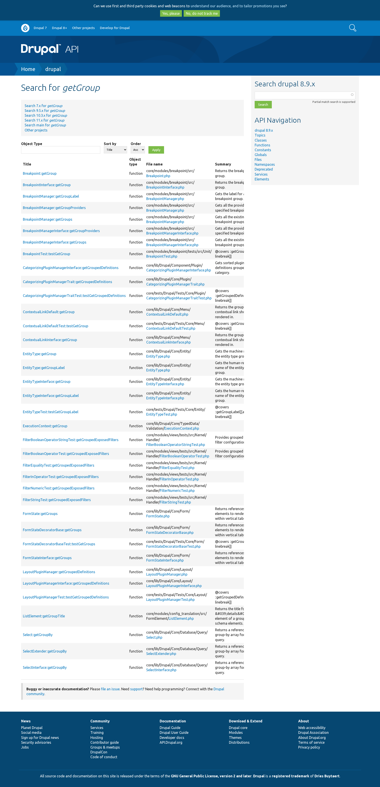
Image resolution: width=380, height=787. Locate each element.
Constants (263, 150)
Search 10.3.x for (46, 115)
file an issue (110, 689)
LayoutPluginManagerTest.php (170, 600)
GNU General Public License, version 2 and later (211, 776)
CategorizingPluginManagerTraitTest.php (179, 298)
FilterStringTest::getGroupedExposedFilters (57, 500)
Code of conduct (103, 757)
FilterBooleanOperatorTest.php (184, 456)
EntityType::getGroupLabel (44, 368)
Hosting (96, 738)
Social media (31, 732)
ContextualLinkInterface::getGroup (50, 340)
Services (261, 174)
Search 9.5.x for (45, 111)
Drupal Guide (170, 728)
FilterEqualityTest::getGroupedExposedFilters (58, 465)
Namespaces (265, 164)
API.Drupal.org (171, 742)
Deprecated (264, 169)
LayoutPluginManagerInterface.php (174, 586)
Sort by (110, 144)
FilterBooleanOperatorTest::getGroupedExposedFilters (66, 454)
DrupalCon (98, 752)
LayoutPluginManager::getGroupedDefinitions (59, 572)
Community (100, 721)
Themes (235, 738)
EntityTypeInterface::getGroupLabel (51, 396)
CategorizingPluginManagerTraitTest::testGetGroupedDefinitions (74, 296)
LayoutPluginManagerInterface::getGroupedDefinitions (66, 583)
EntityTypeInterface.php (165, 384)
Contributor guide (104, 742)
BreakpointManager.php (165, 199)
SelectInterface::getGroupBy (45, 667)
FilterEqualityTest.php (177, 468)
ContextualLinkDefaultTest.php (170, 328)
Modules (236, 732)
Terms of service (311, 742)
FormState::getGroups (40, 514)
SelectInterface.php (161, 670)
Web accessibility (311, 728)
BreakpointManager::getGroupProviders (54, 208)
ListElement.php (181, 618)
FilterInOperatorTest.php (179, 479)
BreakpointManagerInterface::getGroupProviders (61, 231)
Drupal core (238, 728)
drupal (53, 69)
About (303, 721)
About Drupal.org (312, 738)
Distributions (239, 742)
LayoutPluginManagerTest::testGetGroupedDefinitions (66, 597)
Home (28, 69)
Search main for (45, 125)
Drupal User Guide (174, 732)
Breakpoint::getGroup (40, 173)
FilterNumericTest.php (177, 491)
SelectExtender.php (161, 654)
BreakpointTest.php (161, 256)
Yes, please (171, 13)
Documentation (173, 721)
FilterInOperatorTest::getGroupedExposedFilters (61, 477)
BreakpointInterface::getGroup (47, 185)
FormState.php (158, 516)
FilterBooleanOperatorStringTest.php (175, 445)
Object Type (31, 144)
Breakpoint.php (158, 176)
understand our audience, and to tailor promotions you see (238, 6)
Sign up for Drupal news (40, 738)
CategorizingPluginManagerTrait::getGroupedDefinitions (67, 282)
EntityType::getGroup (39, 354)
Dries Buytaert (327, 776)
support (136, 689)
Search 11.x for (44, 120)
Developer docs (172, 738)
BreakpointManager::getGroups (47, 219)
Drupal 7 (40, 28)
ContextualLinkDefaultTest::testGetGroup (55, 326)
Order (136, 144)
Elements (262, 179)
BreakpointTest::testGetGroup (46, 254)
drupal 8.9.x (264, 130)
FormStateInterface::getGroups (47, 558)
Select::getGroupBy (38, 635)
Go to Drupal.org (25, 28)
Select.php (154, 637)
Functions (262, 145)
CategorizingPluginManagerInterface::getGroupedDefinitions (71, 268)
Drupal (259, 776)
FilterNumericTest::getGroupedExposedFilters (59, 488)
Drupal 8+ (59, 28)
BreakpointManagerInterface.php (172, 233)
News (26, 721)
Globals (261, 155)
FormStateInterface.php (165, 560)
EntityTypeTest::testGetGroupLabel (50, 412)
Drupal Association (313, 732)
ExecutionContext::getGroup (45, 426)
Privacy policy (309, 747)
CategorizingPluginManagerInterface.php (178, 270)
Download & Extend (245, 721)
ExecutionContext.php (181, 428)
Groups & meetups (105, 747)
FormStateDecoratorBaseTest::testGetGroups (59, 544)
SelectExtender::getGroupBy (45, 651)
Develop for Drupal (115, 28)
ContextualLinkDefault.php (167, 314)
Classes (261, 140)
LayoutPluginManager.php (166, 574)
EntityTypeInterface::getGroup (46, 382)
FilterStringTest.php (175, 502)
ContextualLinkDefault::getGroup (49, 312)
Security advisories (36, 742)
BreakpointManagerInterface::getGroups (54, 242)
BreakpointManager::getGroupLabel (51, 196)
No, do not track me (202, 13)
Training (97, 732)
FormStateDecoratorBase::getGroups (52, 530)
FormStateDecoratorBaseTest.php (173, 546)
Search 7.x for (43, 106)
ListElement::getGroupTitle (44, 616)
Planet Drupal (31, 728)
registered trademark (290, 776)
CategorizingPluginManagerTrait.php (175, 284)
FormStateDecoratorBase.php (170, 532)
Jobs (25, 747)
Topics (260, 135)
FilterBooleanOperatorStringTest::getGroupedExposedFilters (71, 440)
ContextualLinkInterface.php (168, 342)
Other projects (83, 28)
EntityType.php (158, 356)
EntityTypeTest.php (161, 414)
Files (258, 160)
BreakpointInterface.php (165, 187)
